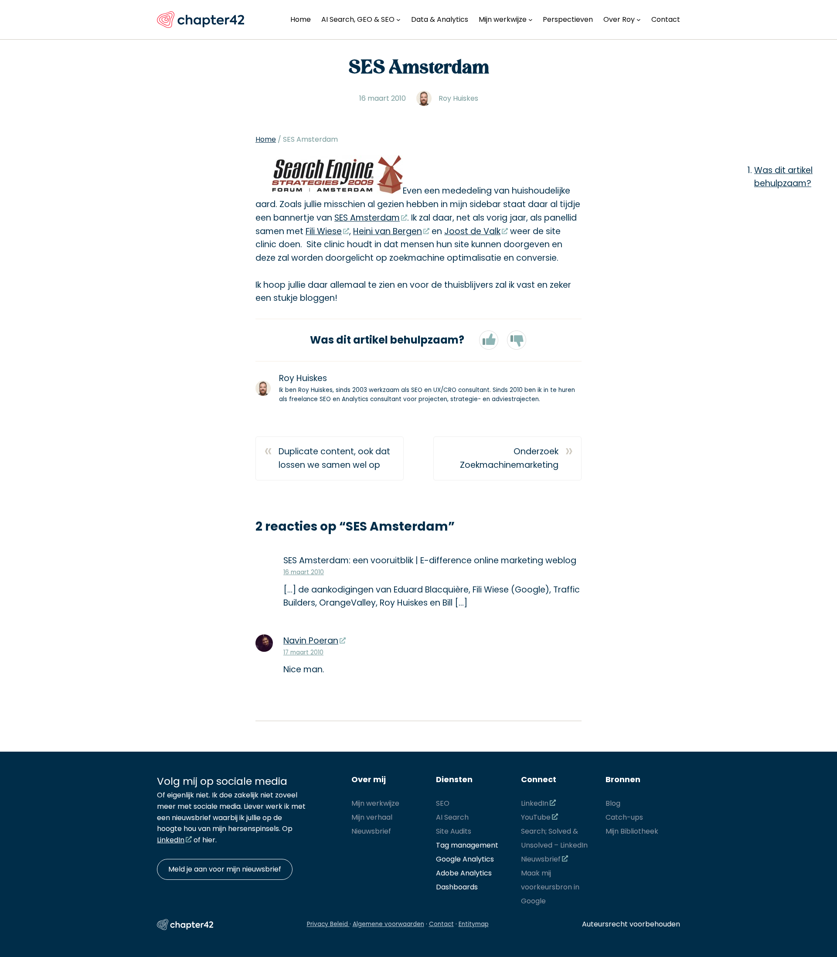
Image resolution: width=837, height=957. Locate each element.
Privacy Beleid (328, 924)
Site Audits (453, 831)
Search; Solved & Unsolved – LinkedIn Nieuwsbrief (554, 845)
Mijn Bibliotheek (632, 831)
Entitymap (474, 924)
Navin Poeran (310, 641)
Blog (613, 803)
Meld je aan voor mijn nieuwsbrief (224, 869)
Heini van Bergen (387, 231)
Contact (441, 924)
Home (265, 139)
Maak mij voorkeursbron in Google (550, 887)
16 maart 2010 (303, 572)
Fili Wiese (324, 231)
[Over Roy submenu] (638, 19)
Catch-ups (624, 817)
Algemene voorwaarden (388, 924)
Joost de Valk (472, 231)
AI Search (452, 817)
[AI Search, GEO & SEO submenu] (398, 19)
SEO (442, 803)
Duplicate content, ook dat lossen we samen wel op (334, 458)
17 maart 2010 (303, 652)
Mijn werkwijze (375, 803)
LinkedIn (170, 840)
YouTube (536, 817)
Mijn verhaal (371, 817)
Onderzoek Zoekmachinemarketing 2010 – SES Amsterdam (509, 459)
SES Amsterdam (367, 218)
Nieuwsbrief (371, 831)
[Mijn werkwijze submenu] (530, 19)
